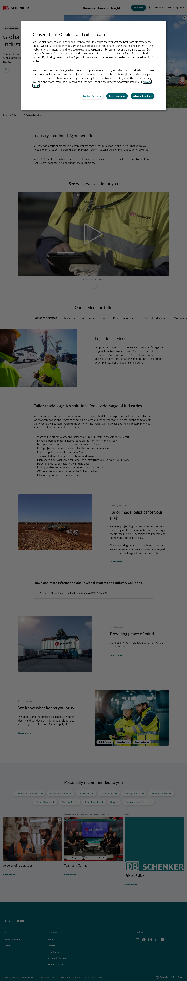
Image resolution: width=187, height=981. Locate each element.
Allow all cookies (142, 96)
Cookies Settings (92, 96)
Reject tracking (117, 96)
